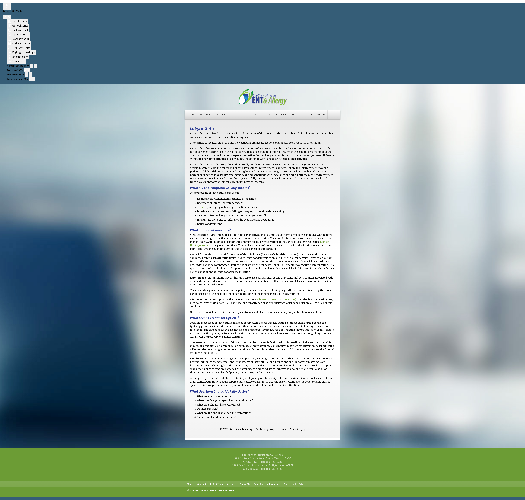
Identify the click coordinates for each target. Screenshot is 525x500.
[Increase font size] (28, 70)
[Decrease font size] (25, 70)
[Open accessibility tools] (7, 6)
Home (192, 115)
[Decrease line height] (26, 74)
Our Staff (205, 115)
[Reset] (5, 17)
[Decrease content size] (31, 66)
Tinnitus (202, 207)
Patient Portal (223, 115)
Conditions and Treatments (281, 115)
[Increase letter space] (33, 79)
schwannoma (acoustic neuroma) (276, 299)
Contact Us (256, 115)
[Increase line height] (30, 74)
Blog (302, 115)
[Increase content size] (35, 66)
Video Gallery (318, 115)
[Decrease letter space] (30, 79)
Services (240, 115)
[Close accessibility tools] (9, 17)
